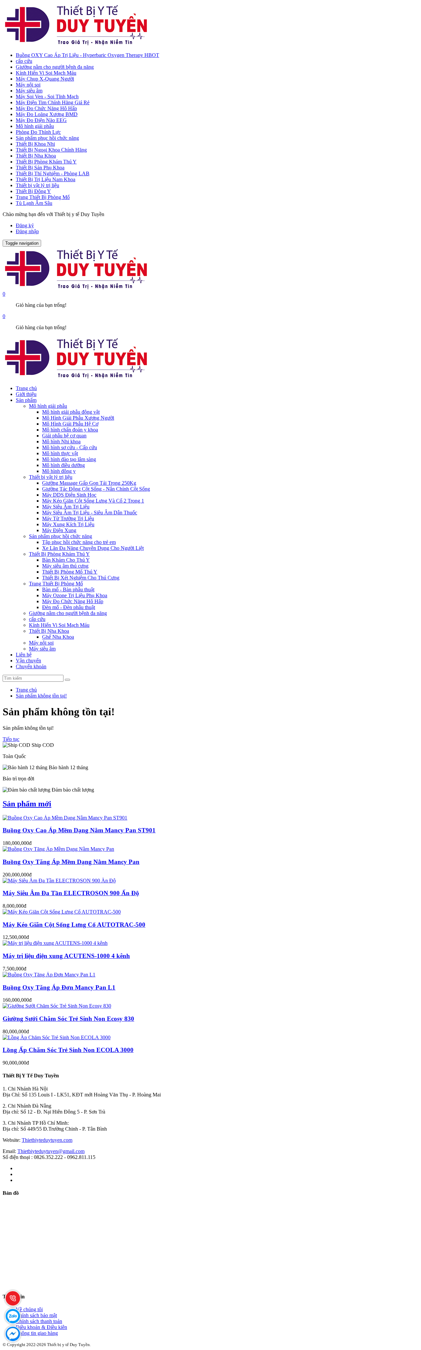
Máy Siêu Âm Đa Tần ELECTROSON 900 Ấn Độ (71, 893)
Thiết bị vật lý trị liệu (37, 185)
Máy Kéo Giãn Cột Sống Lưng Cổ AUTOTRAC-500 (74, 924)
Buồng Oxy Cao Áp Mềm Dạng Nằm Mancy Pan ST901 (79, 830)
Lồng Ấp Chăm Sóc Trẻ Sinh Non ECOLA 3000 (68, 1049)
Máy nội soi (28, 84)
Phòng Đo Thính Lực (38, 132)
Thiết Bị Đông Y (33, 191)
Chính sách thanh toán (39, 1321)
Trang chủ (26, 388)
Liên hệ (24, 654)
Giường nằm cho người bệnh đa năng (55, 67)
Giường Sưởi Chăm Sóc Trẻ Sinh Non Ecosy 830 (68, 1018)
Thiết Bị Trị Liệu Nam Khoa (45, 179)
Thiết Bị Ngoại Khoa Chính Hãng (51, 150)
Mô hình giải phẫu (35, 126)
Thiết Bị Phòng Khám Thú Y (46, 161)
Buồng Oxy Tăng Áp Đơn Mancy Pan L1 (59, 987)
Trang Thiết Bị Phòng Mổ (43, 197)
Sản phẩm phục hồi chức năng (47, 138)
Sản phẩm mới (27, 803)
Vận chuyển (28, 660)
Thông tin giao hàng (37, 1333)
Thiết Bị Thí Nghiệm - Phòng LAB (52, 173)
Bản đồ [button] (11, 1193)
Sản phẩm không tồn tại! (41, 696)
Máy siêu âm (29, 90)
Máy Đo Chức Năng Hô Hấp (46, 108)
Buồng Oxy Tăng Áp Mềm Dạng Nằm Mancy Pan (71, 861)
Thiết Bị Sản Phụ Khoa (40, 167)
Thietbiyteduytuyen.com (47, 1140)
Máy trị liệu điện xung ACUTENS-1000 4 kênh (66, 955)
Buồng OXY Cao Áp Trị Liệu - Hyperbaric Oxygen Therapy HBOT (87, 55)
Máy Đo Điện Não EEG (41, 120)
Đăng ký (25, 225)
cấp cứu (24, 61)
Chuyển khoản (31, 666)
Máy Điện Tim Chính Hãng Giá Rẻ (52, 102)
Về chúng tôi (29, 1309)
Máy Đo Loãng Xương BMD (47, 114)
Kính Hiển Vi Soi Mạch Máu (46, 73)
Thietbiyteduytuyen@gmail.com (51, 1151)
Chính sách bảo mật (36, 1315)
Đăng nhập (27, 231)
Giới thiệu (26, 394)
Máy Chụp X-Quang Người (45, 79)
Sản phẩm (26, 400)
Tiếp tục (11, 739)
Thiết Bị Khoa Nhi (35, 144)
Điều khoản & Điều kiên (41, 1327)
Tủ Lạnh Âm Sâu (34, 203)
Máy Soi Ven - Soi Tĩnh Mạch (47, 96)
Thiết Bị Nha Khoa (36, 156)
